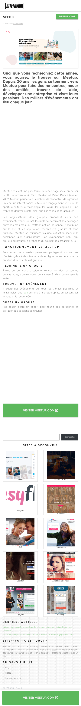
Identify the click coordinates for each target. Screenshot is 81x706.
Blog (7, 667)
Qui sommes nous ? (14, 678)
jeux (25, 292)
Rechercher (69, 437)
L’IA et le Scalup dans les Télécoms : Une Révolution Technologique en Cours (38, 634)
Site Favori (16, 688)
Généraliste (18, 24)
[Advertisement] (40, 146)
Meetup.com (67, 16)
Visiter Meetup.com (39, 410)
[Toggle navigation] (72, 6)
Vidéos (8, 673)
